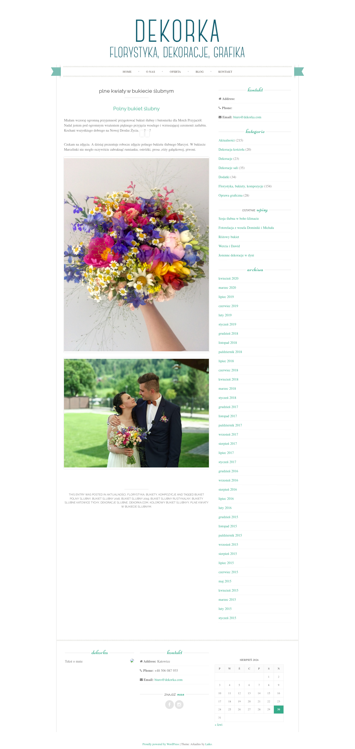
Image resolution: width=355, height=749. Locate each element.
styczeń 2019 (227, 324)
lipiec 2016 (226, 498)
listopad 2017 (228, 416)
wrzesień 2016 (228, 480)
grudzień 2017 (228, 406)
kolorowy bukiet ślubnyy (169, 502)
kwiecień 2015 (228, 590)
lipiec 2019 (226, 296)
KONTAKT (225, 71)
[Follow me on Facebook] (169, 704)
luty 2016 (225, 507)
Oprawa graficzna (230, 195)
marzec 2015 (227, 599)
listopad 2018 (228, 342)
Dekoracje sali (228, 167)
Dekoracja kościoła (231, 149)
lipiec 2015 (226, 562)
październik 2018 (230, 351)
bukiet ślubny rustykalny (170, 498)
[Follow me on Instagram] (179, 704)
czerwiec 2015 (228, 572)
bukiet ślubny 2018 (106, 498)
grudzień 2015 (228, 517)
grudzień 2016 (228, 471)
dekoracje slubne (114, 502)
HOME (127, 71)
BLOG (200, 71)
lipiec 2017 (226, 452)
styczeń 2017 (227, 461)
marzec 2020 (227, 287)
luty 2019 (225, 315)
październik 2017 (230, 425)
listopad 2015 (228, 526)
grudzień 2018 (228, 333)
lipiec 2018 (226, 361)
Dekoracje (225, 158)
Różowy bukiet (229, 236)
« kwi (218, 724)
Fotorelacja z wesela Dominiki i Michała (246, 227)
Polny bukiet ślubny (136, 109)
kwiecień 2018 (228, 379)
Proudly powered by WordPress (160, 744)
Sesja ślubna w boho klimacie (239, 218)
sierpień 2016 (228, 489)
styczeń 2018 (227, 397)
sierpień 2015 (228, 553)
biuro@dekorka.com (247, 117)
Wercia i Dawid (229, 246)
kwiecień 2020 (228, 278)
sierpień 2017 (228, 443)
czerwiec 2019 (228, 306)
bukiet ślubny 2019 (135, 498)
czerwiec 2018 (228, 370)
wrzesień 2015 (228, 544)
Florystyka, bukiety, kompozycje (151, 494)
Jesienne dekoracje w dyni (236, 255)
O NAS (150, 71)
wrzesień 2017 (228, 434)
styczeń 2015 (227, 617)
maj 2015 (225, 581)
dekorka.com (138, 502)
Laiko (208, 744)
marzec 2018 (227, 388)
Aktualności (116, 494)
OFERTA (175, 71)
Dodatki (224, 177)
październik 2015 (230, 535)
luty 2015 (225, 608)
